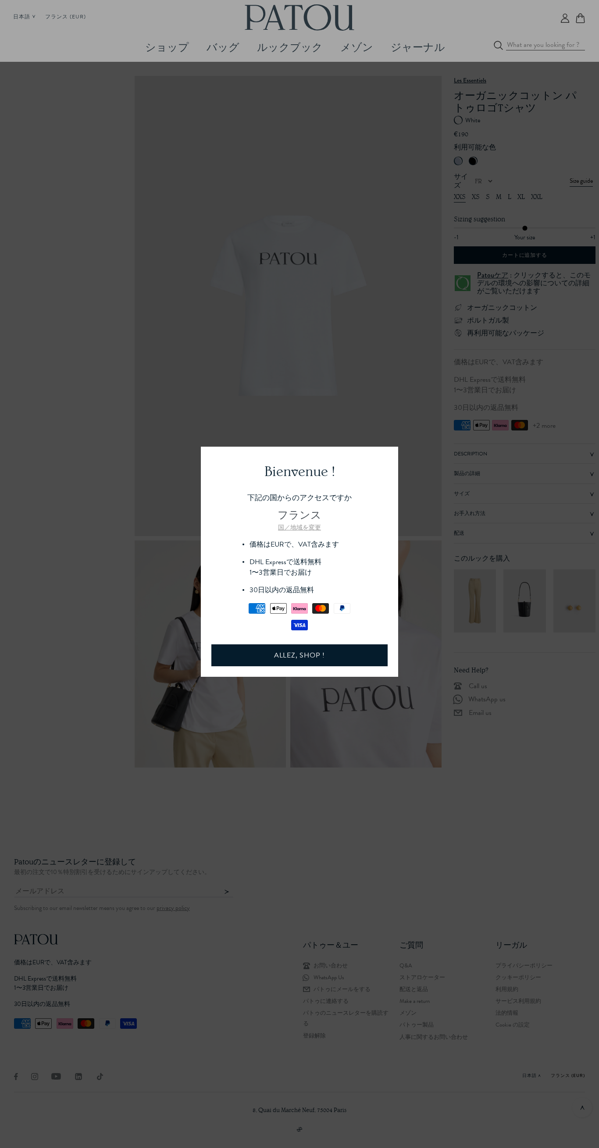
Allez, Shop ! (299, 655)
